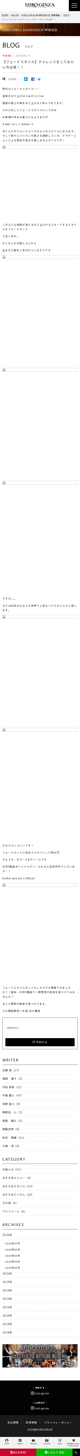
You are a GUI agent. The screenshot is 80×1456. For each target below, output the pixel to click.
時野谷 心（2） (13, 1112)
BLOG (60, 1443)
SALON (15, 15)
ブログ (66, 15)
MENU (20, 1443)
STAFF (6, 1443)
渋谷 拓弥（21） (13, 1087)
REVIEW (33, 1443)
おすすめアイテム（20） (18, 1194)
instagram (41, 1393)
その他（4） (10, 1203)
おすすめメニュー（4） (17, 1178)
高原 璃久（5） (13, 1121)
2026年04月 (12, 1255)
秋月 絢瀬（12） (14, 1137)
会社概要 (13, 1422)
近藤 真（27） (11, 1070)
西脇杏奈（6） (11, 1129)
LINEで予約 (56, 1452)
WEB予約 (19, 1452)
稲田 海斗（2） (13, 1078)
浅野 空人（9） (12, 1104)
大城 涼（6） (11, 1146)
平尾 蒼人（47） (13, 1095)
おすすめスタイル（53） (18, 1186)
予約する (41, 1042)
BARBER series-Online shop (73, 1444)
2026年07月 (12, 1243)
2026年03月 (12, 1261)
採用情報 (31, 1422)
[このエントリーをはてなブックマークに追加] (26, 78)
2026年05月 (12, 1249)
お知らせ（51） (12, 1169)
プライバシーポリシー (58, 1422)
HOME (5, 15)
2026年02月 (12, 1267)
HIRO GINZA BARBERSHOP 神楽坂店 (41, 15)
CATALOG (46, 1443)
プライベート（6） (14, 1211)
